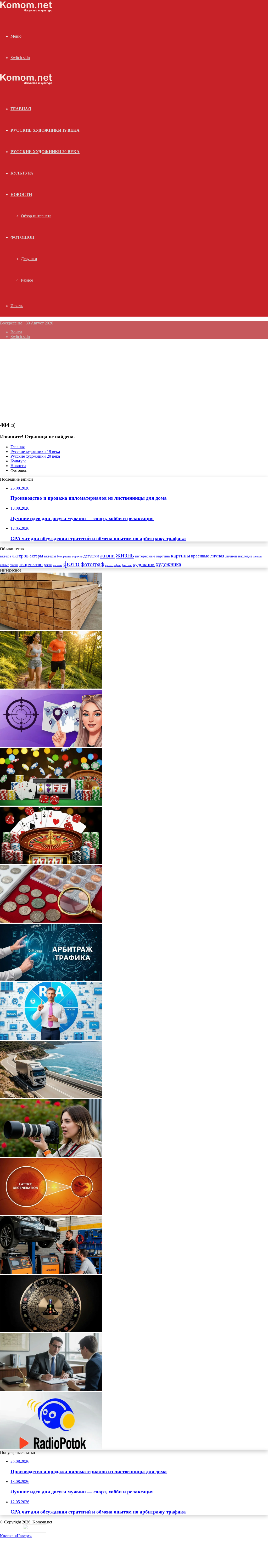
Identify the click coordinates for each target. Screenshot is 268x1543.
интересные (145, 556)
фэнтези (127, 565)
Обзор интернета (36, 216)
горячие (77, 556)
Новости (21, 194)
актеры (36, 556)
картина (163, 556)
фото (71, 563)
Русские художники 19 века (45, 130)
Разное (27, 280)
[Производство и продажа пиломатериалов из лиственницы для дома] (51, 628)
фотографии (113, 565)
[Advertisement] (134, 379)
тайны (14, 565)
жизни (107, 555)
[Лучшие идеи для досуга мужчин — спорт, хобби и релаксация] (51, 687)
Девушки (29, 259)
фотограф (92, 564)
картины (180, 555)
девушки (91, 556)
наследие (245, 556)
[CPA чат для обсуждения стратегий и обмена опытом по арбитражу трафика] (51, 745)
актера (5, 556)
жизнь (125, 555)
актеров (20, 555)
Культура (21, 173)
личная (217, 555)
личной (231, 556)
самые (4, 565)
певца (257, 556)
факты (48, 565)
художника (168, 564)
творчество (31, 564)
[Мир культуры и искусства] (26, 10)
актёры (50, 556)
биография (64, 556)
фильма (57, 565)
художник (144, 564)
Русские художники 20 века (45, 151)
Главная (17, 447)
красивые (200, 556)
